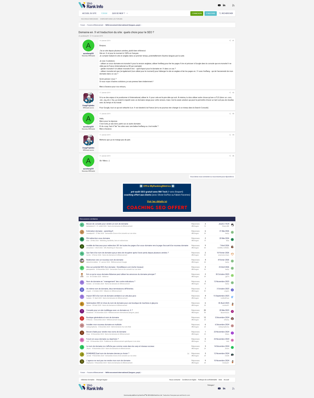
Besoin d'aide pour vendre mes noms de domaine (106, 332)
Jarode (88, 356)
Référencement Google (119, 262)
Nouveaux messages (89, 19)
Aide (220, 380)
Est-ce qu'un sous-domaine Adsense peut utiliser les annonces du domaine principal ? (121, 274)
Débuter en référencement (113, 291)
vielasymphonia (91, 327)
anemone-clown (223, 255)
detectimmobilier (92, 262)
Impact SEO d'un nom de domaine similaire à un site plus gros (111, 296)
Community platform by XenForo (143, 395)
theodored (89, 312)
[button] (127, 13)
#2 (233, 93)
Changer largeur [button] (101, 380)
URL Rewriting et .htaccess (113, 248)
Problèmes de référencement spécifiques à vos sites (122, 341)
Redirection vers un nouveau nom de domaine (104, 260)
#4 (233, 135)
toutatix (89, 284)
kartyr (227, 233)
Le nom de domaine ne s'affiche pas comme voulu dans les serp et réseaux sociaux (120, 346)
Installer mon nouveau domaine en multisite (104, 324)
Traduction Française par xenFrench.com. (176, 395)
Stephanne (90, 363)
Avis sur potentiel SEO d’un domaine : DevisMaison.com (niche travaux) (114, 267)
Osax (88, 334)
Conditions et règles (189, 380)
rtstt (87, 341)
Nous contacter (174, 380)
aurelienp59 (84, 36)
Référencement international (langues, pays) (123, 312)
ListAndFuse (225, 298)
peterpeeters (90, 269)
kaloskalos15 (90, 226)
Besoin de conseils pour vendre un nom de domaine (107, 224)
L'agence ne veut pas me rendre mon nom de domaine (108, 360)
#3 (233, 114)
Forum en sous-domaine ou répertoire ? (102, 339)
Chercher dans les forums (111, 19)
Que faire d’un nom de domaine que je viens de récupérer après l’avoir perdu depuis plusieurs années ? (127, 253)
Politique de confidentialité (207, 380)
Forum (104, 13)
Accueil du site (89, 13)
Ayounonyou (225, 312)
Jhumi (88, 348)
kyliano (88, 305)
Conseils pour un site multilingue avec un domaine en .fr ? (109, 310)
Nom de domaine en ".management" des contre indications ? (110, 281)
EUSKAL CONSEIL (223, 248)
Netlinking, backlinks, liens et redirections (114, 240)
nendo (88, 255)
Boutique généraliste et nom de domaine (102, 317)
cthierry (226, 320)
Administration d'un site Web (121, 327)
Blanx (227, 334)
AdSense (105, 276)
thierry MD (225, 226)
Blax (87, 240)
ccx (87, 276)
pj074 (227, 276)
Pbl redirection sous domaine (98, 238)
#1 (233, 40)
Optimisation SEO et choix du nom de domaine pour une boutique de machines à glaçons (122, 303)
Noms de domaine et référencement (120, 226)
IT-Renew (89, 320)
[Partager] (230, 40)
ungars (88, 291)
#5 (233, 156)
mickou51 (225, 305)
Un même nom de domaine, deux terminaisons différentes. (110, 289)
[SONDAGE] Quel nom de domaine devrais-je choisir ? (107, 353)
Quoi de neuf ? (118, 13)
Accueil (226, 380)
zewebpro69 (90, 233)
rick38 (227, 356)
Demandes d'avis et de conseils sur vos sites (120, 233)
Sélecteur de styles (87, 380)
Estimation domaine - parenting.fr (99, 231)
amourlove (90, 248)
